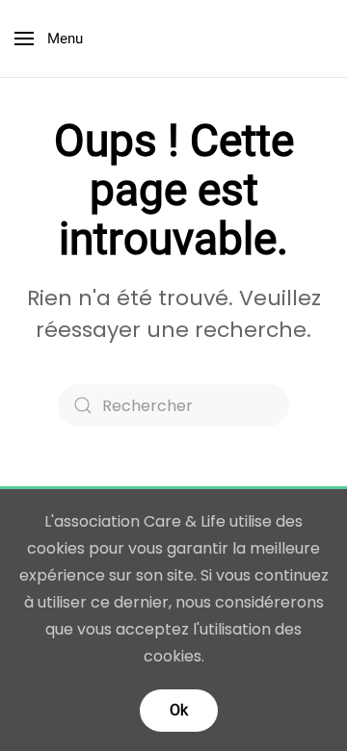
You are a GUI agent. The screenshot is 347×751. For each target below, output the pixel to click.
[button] (48, 38)
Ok (179, 710)
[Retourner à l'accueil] (174, 38)
